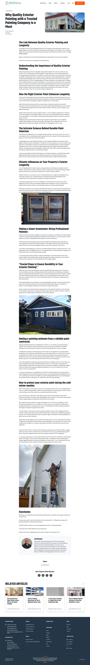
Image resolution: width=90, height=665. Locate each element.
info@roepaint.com (14, 630)
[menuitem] (43, 3)
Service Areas (62, 3)
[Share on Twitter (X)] (47, 575)
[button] (72, 3)
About (68, 3)
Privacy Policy (82, 659)
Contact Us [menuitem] (69, 629)
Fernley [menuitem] (47, 646)
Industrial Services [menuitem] (29, 629)
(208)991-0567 (13, 628)
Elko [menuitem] (47, 643)
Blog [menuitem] (68, 626)
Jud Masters (9, 34)
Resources (55, 3)
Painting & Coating (43, 3)
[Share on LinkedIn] (43, 575)
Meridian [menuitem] (48, 632)
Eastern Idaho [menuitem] (49, 641)
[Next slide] (83, 584)
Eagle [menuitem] (47, 635)
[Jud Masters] (26, 543)
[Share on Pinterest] (51, 575)
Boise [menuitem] (47, 630)
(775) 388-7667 (13, 644)
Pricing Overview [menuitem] (29, 639)
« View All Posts (8, 10)
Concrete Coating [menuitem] (29, 631)
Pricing (50, 3)
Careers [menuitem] (68, 631)
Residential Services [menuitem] (30, 624)
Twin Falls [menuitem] (48, 639)
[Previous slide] (79, 584)
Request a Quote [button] (80, 3)
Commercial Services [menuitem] (30, 626)
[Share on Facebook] (39, 575)
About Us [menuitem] (68, 624)
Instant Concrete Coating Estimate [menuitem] (33, 641)
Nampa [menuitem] (47, 637)
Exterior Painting (45, 565)
